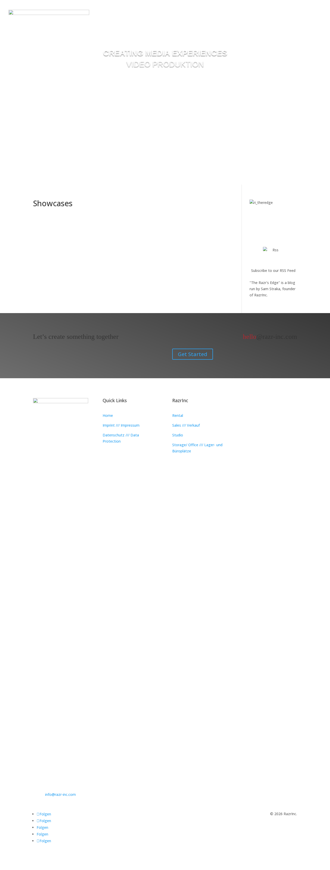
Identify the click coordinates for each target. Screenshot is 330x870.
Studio (177, 435)
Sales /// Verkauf (186, 425)
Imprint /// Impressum (121, 425)
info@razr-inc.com (60, 794)
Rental (177, 415)
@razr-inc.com (270, 336)
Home (108, 415)
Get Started (192, 354)
